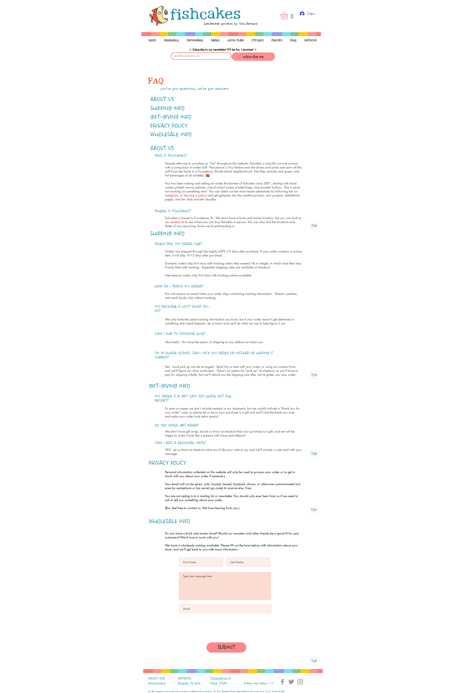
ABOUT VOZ (156, 678)
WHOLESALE (157, 683)
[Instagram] (300, 682)
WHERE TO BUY (189, 683)
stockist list (177, 222)
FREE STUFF (218, 683)
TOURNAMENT (220, 679)
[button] (289, 15)
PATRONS (184, 678)
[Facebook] (282, 682)
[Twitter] (291, 682)
